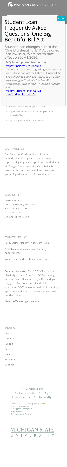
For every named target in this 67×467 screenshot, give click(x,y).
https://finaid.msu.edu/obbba (24, 66)
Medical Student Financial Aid (23, 91)
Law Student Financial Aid (21, 94)
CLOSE (61, 18)
